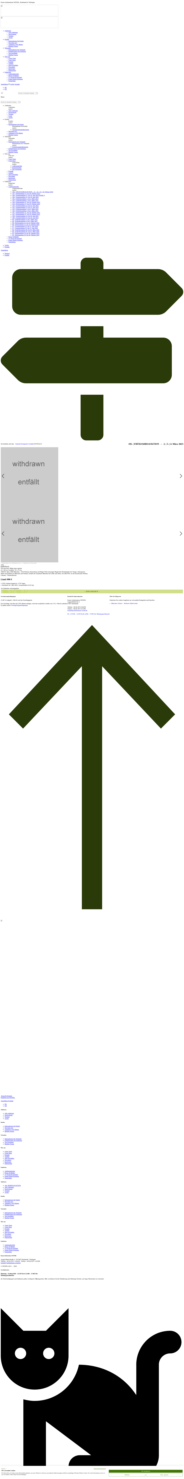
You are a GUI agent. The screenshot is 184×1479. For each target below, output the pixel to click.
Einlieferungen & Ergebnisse (17, 51)
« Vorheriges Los (6, 563)
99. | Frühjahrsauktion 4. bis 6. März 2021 (25, 219)
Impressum (11, 69)
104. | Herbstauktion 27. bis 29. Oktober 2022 (26, 202)
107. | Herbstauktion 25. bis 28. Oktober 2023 (26, 193)
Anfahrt (10, 63)
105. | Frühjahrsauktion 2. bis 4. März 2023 (25, 199)
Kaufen (7, 39)
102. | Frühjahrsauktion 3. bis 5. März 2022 (25, 209)
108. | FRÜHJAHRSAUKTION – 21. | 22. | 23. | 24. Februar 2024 (32, 192)
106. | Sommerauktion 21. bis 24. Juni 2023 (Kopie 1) (28, 195)
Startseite (18, 444)
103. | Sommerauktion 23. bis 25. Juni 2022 (25, 206)
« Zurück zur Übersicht (29, 563)
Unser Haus (12, 60)
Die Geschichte (17, 169)
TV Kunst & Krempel (15, 77)
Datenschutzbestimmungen (100, 1468)
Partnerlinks (12, 81)
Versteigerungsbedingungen (20, 130)
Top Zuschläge (12, 53)
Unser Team (12, 58)
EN (6, 89)
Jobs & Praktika (13, 65)
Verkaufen (8, 48)
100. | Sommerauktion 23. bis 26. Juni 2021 (25, 216)
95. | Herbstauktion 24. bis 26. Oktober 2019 (25, 233)
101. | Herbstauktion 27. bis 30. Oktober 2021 (26, 212)
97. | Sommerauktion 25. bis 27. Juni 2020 (25, 226)
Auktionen (8, 31)
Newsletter (11, 67)
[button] (4, 1469)
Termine (10, 36)
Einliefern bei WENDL (8, 1097)
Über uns (7, 56)
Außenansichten (17, 166)
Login (10, 116)
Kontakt (10, 62)
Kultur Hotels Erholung (15, 79)
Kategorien (24, 444)
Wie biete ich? (12, 43)
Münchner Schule (116, 603)
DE (6, 87)
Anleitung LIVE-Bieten (15, 44)
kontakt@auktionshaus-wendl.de (11, 1263)
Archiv (10, 37)
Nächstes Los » (16, 563)
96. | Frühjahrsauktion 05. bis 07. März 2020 (25, 230)
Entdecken (8, 72)
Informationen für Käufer (16, 41)
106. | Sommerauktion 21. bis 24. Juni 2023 (25, 197)
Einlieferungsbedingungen (20, 147)
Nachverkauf (12, 34)
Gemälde (31, 444)
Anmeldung (4, 84)
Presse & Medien (13, 75)
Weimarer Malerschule (131, 603)
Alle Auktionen (13, 32)
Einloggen (92, 591)
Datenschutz (12, 70)
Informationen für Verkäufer (16, 50)
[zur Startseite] (29, 16)
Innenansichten (16, 168)
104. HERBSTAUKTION (13, 1185)
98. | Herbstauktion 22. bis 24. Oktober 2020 (25, 223)
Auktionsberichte (13, 74)
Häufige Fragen (13, 46)
